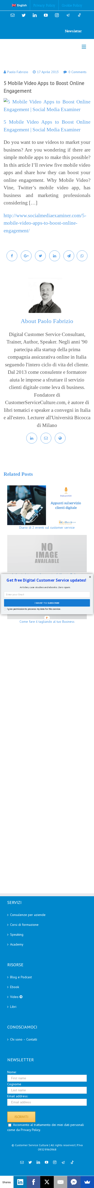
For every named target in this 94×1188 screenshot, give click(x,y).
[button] (46, 580)
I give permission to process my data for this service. (34, 608)
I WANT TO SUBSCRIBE (47, 602)
